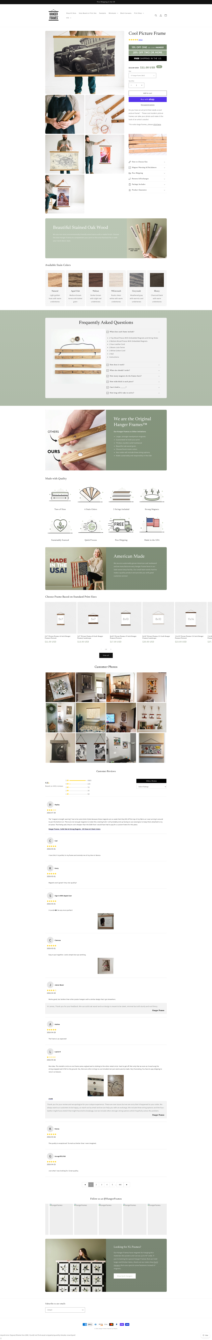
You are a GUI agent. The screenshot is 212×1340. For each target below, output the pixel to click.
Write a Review (151, 781)
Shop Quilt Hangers (124, 1276)
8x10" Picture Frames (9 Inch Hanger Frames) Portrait (123, 637)
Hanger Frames (103, 1328)
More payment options (147, 105)
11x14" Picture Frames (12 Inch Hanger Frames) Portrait (189, 637)
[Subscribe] (82, 1310)
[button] (113, 13)
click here (157, 124)
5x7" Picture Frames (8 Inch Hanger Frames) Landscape (90, 637)
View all (106, 655)
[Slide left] (101, 649)
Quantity (131, 81)
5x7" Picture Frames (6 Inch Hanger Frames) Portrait (57, 637)
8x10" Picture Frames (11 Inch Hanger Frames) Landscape (156, 637)
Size (130, 71)
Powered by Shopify (112, 1328)
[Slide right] (110, 649)
